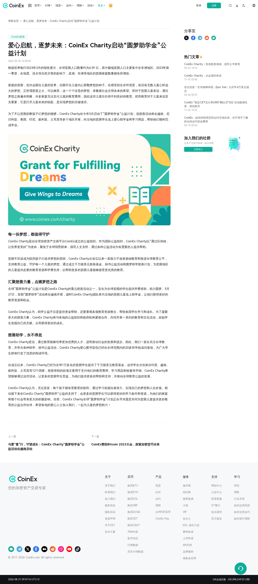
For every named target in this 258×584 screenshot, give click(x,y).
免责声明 (110, 518)
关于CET (110, 525)
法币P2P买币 (163, 511)
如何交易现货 (242, 505)
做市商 (187, 485)
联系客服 (216, 498)
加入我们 (110, 498)
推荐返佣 (188, 498)
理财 (158, 505)
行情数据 (132, 544)
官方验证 (216, 518)
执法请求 (216, 511)
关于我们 (110, 485)
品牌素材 (188, 551)
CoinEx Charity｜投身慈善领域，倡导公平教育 (212, 64)
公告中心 (216, 492)
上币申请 (188, 538)
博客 (236, 492)
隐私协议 (110, 511)
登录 (198, 5)
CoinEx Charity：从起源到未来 (203, 75)
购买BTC (132, 485)
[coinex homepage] (14, 5)
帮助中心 (216, 485)
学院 (236, 485)
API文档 (187, 544)
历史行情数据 (135, 551)
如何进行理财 (242, 518)
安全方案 (110, 531)
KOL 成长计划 (191, 525)
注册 (214, 5)
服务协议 (110, 505)
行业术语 (239, 498)
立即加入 (198, 149)
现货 (158, 485)
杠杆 (158, 492)
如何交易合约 (242, 511)
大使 (185, 505)
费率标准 (188, 531)
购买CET (132, 518)
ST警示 (215, 505)
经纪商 (187, 492)
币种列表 (132, 531)
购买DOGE (133, 511)
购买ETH (132, 492)
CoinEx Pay (162, 518)
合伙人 (187, 518)
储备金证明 (189, 558)
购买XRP (132, 505)
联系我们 (110, 492)
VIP (185, 511)
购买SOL (132, 498)
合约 (158, 498)
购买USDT (133, 525)
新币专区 (132, 538)
